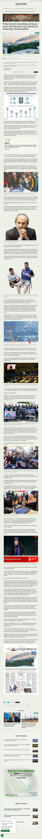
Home (4, 11)
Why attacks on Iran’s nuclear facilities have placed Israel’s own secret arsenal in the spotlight (29, 725)
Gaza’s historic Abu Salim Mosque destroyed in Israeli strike (16, 749)
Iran (18, 705)
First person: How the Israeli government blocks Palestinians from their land (17, 816)
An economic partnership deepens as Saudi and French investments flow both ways (16, 740)
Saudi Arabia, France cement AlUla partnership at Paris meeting (23, 8)
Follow (36, 72)
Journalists (27, 705)
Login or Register (5, 830)
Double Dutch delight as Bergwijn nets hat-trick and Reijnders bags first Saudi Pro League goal (17, 745)
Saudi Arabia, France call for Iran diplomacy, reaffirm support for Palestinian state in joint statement (18, 755)
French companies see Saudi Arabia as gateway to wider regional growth (17, 760)
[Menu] (1, 1)
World (5, 807)
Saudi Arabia (11, 8)
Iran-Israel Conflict (11, 705)
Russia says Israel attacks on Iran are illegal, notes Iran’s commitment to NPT (12, 725)
